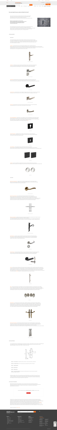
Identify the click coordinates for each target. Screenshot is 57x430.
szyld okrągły (11, 79)
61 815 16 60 (46, 421)
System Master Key (9, 419)
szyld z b (11, 146)
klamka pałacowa (12, 302)
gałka (10, 286)
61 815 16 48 (40, 422)
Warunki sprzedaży (19, 419)
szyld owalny (11, 104)
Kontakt (39, 0)
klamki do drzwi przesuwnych (13, 322)
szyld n (11, 133)
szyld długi (11, 45)
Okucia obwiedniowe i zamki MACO (10, 420)
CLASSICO (40, 402)
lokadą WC (13, 146)
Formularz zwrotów (20, 421)
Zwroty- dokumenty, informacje (21, 420)
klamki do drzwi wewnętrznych (13, 181)
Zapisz (34, 411)
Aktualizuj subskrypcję (20, 413)
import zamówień (49, 3)
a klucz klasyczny (13, 133)
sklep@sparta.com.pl (48, 2)
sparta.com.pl (18, 407)
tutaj (27, 120)
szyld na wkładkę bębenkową (13, 117)
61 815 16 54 (46, 425)
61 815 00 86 (41, 417)
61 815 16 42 (46, 423)
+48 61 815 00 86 (43, 2)
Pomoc (42, 0)
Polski (8, 0)
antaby (11, 267)
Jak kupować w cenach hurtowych (10, 421)
